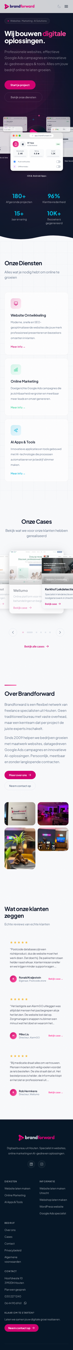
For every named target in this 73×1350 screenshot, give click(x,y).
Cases (8, 1236)
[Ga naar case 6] (49, 632)
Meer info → (18, 346)
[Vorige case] (13, 632)
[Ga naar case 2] (27, 632)
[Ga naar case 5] (45, 632)
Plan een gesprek (15, 1289)
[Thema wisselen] (59, 6)
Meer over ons (18, 775)
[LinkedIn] (31, 1164)
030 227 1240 (12, 1296)
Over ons (10, 1230)
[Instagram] (41, 1164)
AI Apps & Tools (13, 1202)
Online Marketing (14, 1195)
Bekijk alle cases (34, 646)
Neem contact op (20, 785)
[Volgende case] (60, 632)
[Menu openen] (66, 6)
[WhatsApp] (25, 1303)
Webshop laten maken (53, 1199)
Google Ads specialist (52, 1213)
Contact (9, 1243)
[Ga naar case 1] (23, 632)
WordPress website (51, 1206)
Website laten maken (17, 1188)
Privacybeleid (12, 1250)
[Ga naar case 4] (40, 632)
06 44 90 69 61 (13, 1303)
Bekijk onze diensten (23, 97)
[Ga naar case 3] (34, 632)
